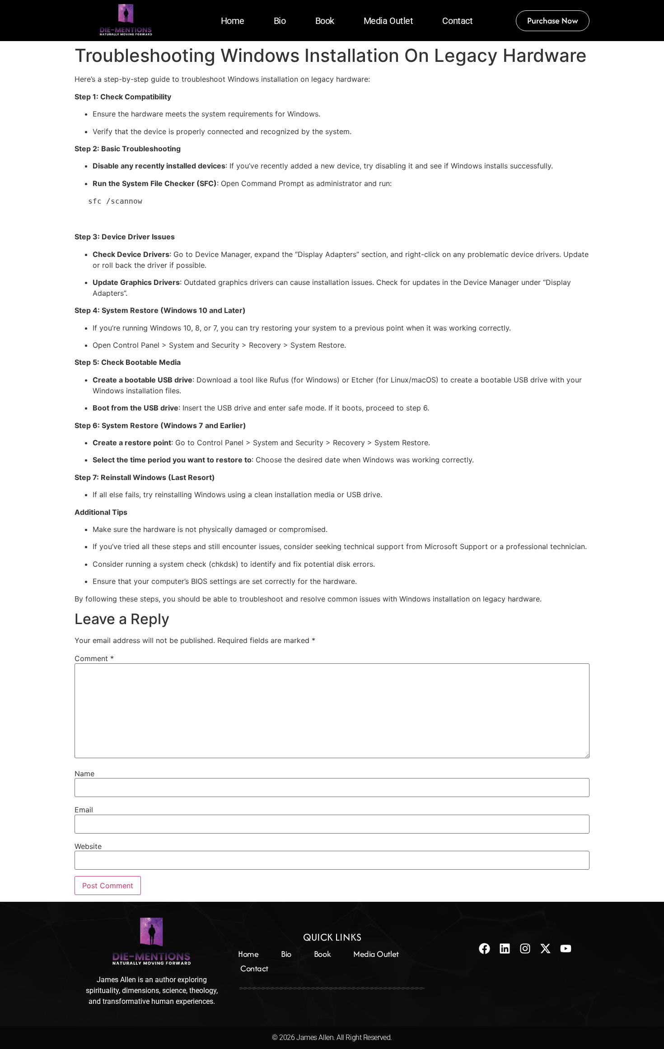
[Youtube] (566, 948)
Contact (457, 20)
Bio (280, 20)
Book (324, 20)
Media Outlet (388, 20)
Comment (94, 658)
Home (232, 20)
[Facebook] (484, 948)
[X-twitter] (545, 948)
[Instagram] (525, 948)
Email (84, 809)
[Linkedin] (505, 948)
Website (88, 846)
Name (84, 773)
